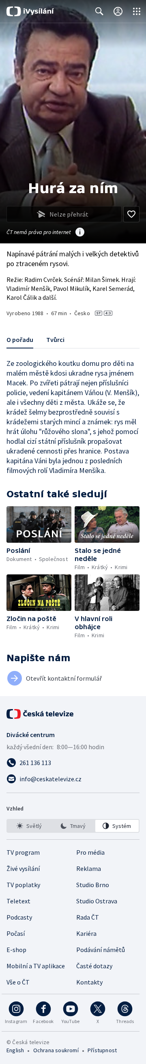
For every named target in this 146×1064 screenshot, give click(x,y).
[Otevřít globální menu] (136, 11)
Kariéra (86, 933)
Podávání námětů (100, 950)
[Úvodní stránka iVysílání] (30, 11)
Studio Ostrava (96, 901)
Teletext (18, 901)
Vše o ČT (18, 982)
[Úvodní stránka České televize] (40, 714)
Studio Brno (92, 885)
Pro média (90, 852)
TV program (23, 852)
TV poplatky (23, 885)
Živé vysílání (23, 868)
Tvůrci (55, 339)
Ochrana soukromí (56, 1050)
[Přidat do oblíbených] (131, 214)
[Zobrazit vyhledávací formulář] (99, 11)
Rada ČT (87, 917)
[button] (38, 524)
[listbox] (73, 826)
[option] (29, 826)
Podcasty (19, 917)
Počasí (15, 933)
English (15, 1050)
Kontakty (89, 982)
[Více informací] (80, 233)
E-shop (16, 950)
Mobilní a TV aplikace (35, 966)
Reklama (88, 868)
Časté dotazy (94, 966)
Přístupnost (102, 1050)
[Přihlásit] (118, 11)
